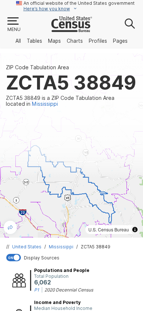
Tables (34, 41)
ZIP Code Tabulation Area (37, 67)
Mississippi (61, 246)
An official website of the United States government (79, 3)
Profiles (98, 41)
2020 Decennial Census (68, 290)
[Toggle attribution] (135, 229)
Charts (75, 41)
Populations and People (61, 270)
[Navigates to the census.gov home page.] (71, 29)
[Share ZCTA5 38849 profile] (10, 227)
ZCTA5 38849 (95, 246)
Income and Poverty (57, 302)
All (18, 41)
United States (26, 246)
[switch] (73, 257)
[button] (13, 24)
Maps (54, 41)
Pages (120, 41)
